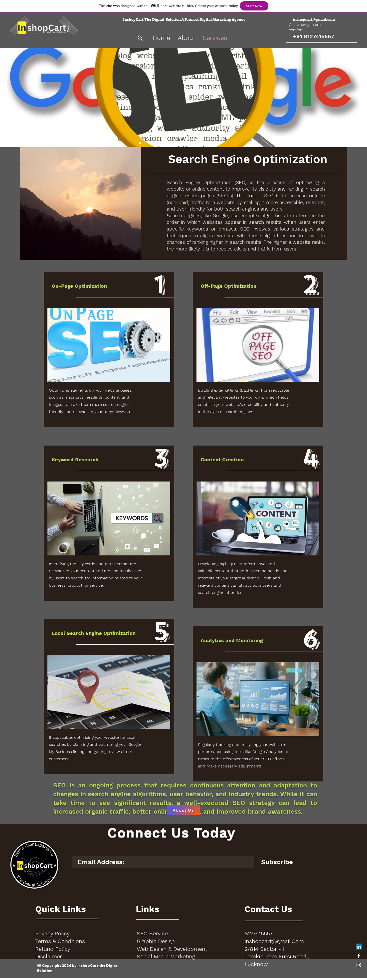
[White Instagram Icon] (359, 965)
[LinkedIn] (359, 947)
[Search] (140, 37)
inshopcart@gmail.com (314, 19)
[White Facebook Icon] (359, 956)
